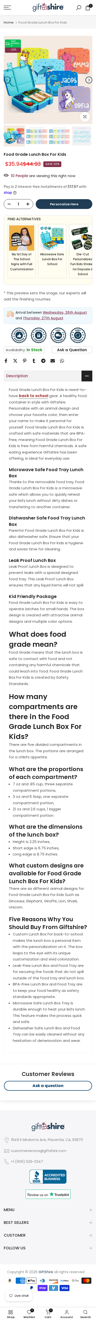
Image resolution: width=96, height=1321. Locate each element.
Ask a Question (72, 349)
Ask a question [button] (48, 1085)
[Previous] (7, 80)
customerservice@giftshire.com (38, 1151)
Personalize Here (64, 204)
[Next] (88, 80)
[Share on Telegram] (43, 361)
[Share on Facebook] (6, 361)
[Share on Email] (52, 361)
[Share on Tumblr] (34, 361)
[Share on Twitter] (15, 361)
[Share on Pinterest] (24, 361)
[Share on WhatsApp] (62, 361)
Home (9, 22)
